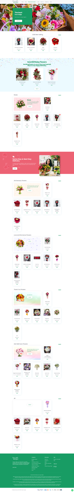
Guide (51, 1)
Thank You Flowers (35, 464)
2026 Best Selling (34, 467)
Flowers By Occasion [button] (31, 1)
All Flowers (33, 468)
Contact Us (47, 1)
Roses (26, 1)
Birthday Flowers (34, 459)
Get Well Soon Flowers (35, 466)
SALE (38, 1)
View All (37, 88)
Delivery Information (48, 463)
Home (23, 1)
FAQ (45, 464)
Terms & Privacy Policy (48, 466)
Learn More (14, 467)
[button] (5, 17)
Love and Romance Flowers (36, 463)
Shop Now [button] (18, 23)
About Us (42, 1)
